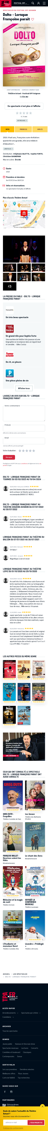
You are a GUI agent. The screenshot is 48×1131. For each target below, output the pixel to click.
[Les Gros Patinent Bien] (24, 715)
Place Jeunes (23, 1073)
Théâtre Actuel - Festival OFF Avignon (24, 93)
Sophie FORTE (37, 154)
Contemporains (13, 90)
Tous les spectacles (10, 1031)
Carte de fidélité (8, 1078)
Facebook (4, 1091)
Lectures (24, 1048)
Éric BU (25, 97)
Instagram (11, 1091)
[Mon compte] (38, 3)
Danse (19, 1056)
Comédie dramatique (30, 90)
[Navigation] (44, 3)
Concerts (34, 1048)
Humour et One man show (25, 1044)
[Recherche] (33, 3)
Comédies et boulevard (11, 1052)
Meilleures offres (8, 1073)
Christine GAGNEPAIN (12, 156)
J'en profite (35, 1122)
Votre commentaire (12, 406)
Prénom (8, 425)
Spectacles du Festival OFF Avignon (19, 10)
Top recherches (24, 1078)
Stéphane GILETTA (21, 154)
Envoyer (9, 457)
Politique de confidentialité (13, 1128)
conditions (24, 464)
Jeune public (7, 1044)
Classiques (27, 1052)
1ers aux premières (9, 1069)
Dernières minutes (27, 1069)
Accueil (6, 974)
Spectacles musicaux (10, 1048)
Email (7, 438)
